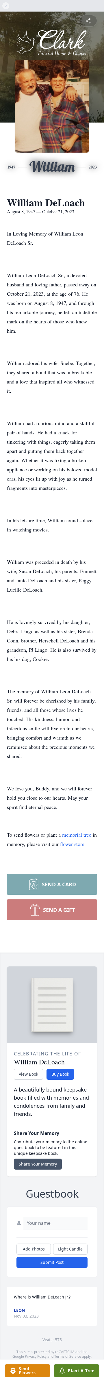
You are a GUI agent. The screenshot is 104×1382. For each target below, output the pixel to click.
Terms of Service (67, 1356)
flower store (72, 843)
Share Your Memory (38, 1164)
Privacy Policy (36, 1356)
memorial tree (76, 834)
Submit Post (52, 1262)
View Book (28, 1074)
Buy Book (60, 1074)
